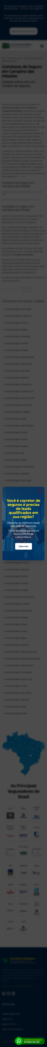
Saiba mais (23, 546)
